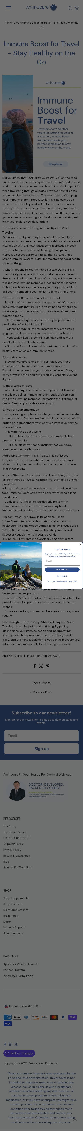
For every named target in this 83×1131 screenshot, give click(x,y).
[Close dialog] (80, 544)
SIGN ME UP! (62, 569)
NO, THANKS (62, 576)
